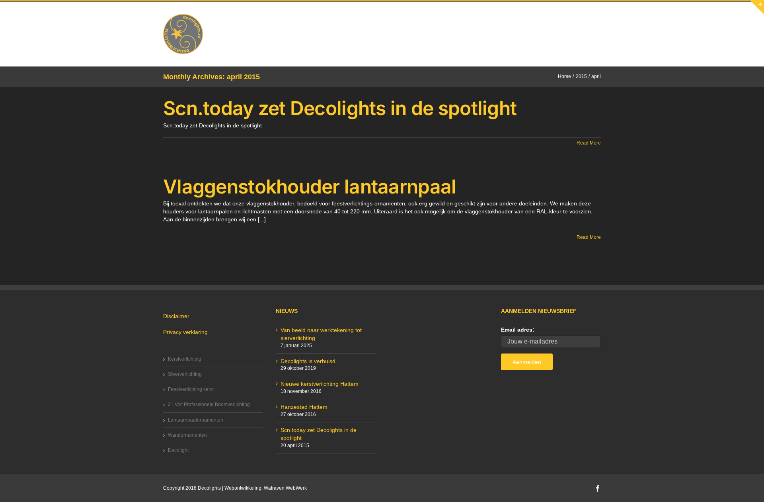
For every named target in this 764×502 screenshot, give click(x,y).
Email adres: (517, 329)
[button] (588, 18)
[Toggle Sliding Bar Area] (757, 7)
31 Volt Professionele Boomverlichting (209, 404)
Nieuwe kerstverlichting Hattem (320, 384)
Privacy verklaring (185, 332)
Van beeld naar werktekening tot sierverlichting (321, 334)
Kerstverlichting (184, 359)
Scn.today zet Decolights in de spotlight (339, 108)
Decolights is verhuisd (308, 361)
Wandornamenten (187, 435)
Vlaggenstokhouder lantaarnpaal (309, 186)
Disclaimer (176, 316)
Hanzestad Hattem (304, 407)
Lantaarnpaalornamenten (195, 420)
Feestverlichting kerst (191, 389)
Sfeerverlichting (185, 374)
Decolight (178, 450)
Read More (589, 143)
